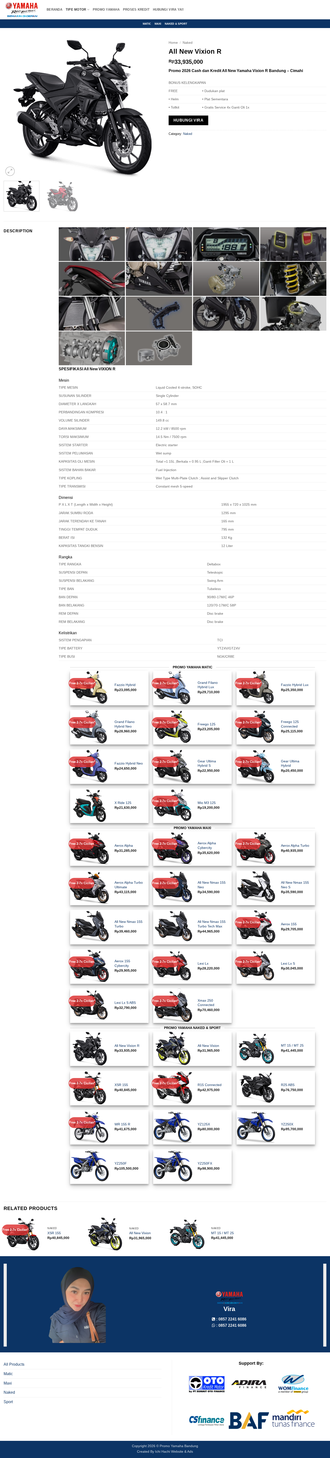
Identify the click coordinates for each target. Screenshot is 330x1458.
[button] (10, 171)
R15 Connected (210, 1085)
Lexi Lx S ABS (125, 1003)
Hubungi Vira (188, 120)
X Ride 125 (123, 803)
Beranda (54, 9)
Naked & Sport (176, 23)
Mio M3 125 (207, 803)
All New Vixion (208, 1046)
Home (173, 42)
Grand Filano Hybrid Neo (125, 724)
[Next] (152, 107)
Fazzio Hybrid (125, 685)
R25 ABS (287, 1085)
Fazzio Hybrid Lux (294, 685)
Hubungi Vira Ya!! (168, 9)
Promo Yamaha (106, 9)
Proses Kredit (136, 9)
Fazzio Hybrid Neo (129, 763)
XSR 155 (121, 1085)
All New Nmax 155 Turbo (129, 924)
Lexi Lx (203, 963)
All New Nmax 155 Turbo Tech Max (212, 924)
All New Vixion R (127, 1046)
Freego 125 (206, 724)
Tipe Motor (76, 9)
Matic (147, 23)
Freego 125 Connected (290, 724)
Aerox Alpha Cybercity (207, 845)
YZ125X (204, 1124)
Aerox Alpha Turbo (295, 845)
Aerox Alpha (124, 845)
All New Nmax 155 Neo (212, 885)
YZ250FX (205, 1163)
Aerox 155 (289, 924)
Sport (8, 1402)
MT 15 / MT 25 (292, 1045)
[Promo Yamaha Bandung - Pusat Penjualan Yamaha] (21, 10)
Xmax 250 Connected (206, 1003)
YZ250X (287, 1124)
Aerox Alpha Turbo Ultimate (129, 885)
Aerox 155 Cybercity (122, 963)
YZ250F (121, 1163)
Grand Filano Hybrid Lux (208, 685)
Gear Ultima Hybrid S (207, 763)
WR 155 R (122, 1124)
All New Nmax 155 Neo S (295, 885)
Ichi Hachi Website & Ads (174, 1451)
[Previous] (12, 107)
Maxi (158, 23)
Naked (188, 42)
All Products (14, 1364)
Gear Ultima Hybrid (290, 763)
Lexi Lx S (288, 963)
